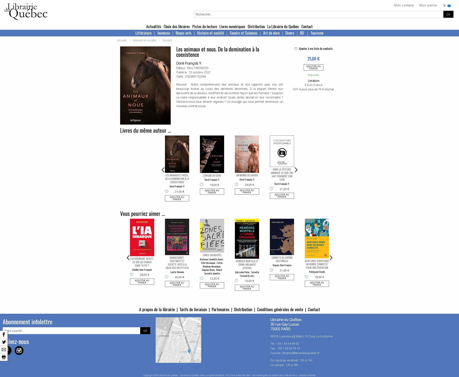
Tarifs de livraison (193, 309)
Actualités (153, 26)
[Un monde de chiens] (247, 154)
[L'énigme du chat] (212, 154)
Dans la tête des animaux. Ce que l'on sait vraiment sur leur (282, 174)
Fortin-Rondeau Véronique (213, 264)
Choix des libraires (177, 26)
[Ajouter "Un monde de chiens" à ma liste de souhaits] (237, 185)
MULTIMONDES (198, 68)
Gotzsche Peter (242, 272)
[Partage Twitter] (4, 342)
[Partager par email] (4, 349)
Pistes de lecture (204, 26)
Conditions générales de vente (280, 309)
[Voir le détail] (177, 154)
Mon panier (428, 5)
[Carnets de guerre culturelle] (282, 237)
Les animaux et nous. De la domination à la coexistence (177, 178)
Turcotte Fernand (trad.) (249, 274)
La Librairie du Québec (283, 26)
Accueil (121, 40)
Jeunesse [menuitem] (163, 33)
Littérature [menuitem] (144, 33)
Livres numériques (232, 26)
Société (167, 40)
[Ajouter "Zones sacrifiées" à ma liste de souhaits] (202, 279)
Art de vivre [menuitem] (271, 33)
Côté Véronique (208, 263)
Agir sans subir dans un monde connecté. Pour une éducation (317, 264)
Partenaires (220, 309)
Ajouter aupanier (313, 67)
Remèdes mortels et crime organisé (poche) (247, 264)
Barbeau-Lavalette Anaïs (211, 259)
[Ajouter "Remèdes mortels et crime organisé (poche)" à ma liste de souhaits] (237, 281)
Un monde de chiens (247, 175)
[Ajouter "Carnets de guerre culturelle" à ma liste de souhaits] (272, 270)
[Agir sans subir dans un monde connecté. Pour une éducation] (317, 238)
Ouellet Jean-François (142, 269)
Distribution (256, 26)
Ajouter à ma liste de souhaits (315, 48)
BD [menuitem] (302, 33)
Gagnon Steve (208, 270)
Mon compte (404, 5)
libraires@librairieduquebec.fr (301, 353)
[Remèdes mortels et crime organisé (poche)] (247, 239)
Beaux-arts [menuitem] (183, 33)
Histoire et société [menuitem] (210, 33)
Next (296, 170)
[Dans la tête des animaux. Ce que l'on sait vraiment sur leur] (282, 151)
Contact (307, 26)
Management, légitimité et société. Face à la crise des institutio (177, 262)
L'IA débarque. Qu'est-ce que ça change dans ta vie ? (142, 262)
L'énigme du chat (212, 175)
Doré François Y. (189, 63)
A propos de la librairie (157, 309)
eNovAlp (311, 375)
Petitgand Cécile (317, 272)
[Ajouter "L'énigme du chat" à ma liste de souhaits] (202, 185)
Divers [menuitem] (289, 33)
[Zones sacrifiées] (212, 236)
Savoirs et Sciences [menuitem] (243, 33)
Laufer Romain (177, 272)
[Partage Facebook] (4, 334)
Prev (163, 170)
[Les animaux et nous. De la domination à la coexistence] (177, 154)
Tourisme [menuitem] (317, 33)
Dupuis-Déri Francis (282, 265)
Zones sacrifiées (212, 255)
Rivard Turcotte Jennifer (213, 271)
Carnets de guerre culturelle (282, 259)
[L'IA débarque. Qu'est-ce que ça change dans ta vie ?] (142, 237)
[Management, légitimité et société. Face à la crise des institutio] (177, 237)
